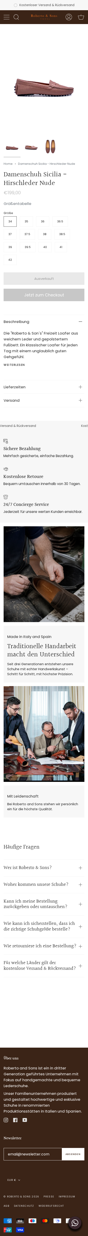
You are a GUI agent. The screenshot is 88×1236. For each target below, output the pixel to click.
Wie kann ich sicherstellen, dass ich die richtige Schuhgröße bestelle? (39, 926)
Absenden (73, 1154)
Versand (12, 400)
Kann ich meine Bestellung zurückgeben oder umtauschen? (35, 904)
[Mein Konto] (68, 17)
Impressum (67, 1196)
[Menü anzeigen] (7, 17)
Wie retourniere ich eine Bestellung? (40, 946)
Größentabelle (17, 203)
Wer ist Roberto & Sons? (28, 868)
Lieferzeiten (14, 387)
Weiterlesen (14, 365)
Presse (49, 1196)
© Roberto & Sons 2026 (21, 1196)
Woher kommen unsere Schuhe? (36, 884)
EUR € (11, 1180)
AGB (6, 1206)
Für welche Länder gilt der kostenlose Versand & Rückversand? (40, 965)
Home (8, 164)
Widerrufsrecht (51, 1206)
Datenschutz (24, 1206)
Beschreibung (16, 321)
